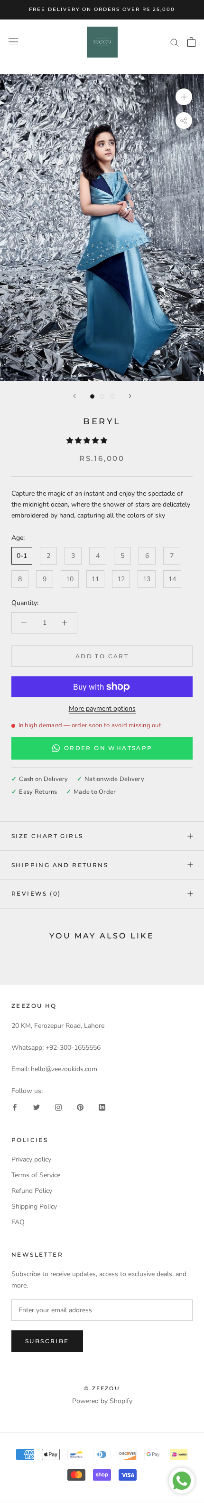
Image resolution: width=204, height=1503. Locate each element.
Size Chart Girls (47, 835)
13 (146, 579)
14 (172, 579)
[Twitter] (36, 1107)
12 (121, 579)
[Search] (174, 42)
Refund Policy (31, 1190)
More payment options (102, 708)
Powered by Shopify (102, 1400)
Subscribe (47, 1341)
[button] (87, 440)
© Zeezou (102, 1388)
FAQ (18, 1222)
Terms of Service (35, 1175)
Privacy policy (31, 1159)
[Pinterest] (80, 1107)
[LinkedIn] (102, 1107)
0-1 (22, 555)
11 (95, 579)
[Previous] (74, 396)
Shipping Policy (34, 1206)
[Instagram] (58, 1107)
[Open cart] (191, 42)
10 (70, 579)
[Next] (130, 396)
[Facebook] (14, 1107)
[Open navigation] (13, 42)
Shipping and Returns (59, 865)
